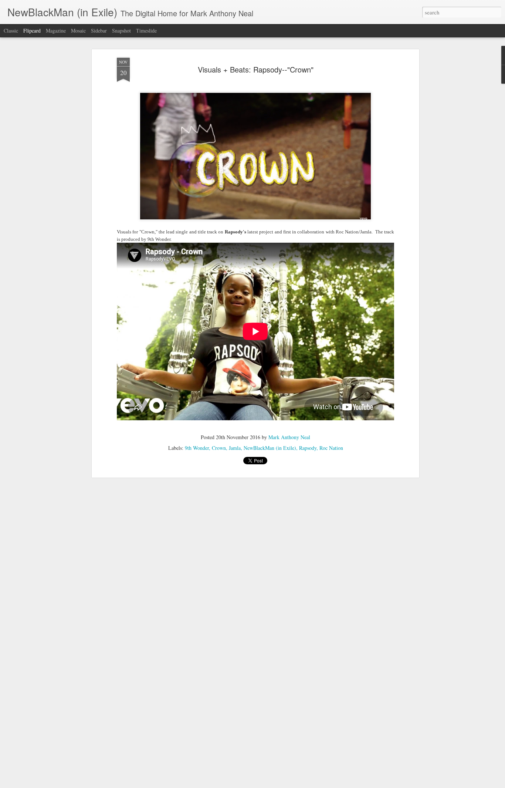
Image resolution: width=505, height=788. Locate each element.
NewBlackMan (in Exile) (270, 447)
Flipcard (32, 30)
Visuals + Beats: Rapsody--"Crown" (255, 69)
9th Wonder (197, 447)
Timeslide (146, 30)
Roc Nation (331, 447)
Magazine (56, 30)
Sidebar (99, 30)
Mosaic (78, 30)
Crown (219, 447)
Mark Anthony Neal (289, 437)
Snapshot (121, 30)
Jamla (235, 447)
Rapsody (307, 447)
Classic (11, 30)
